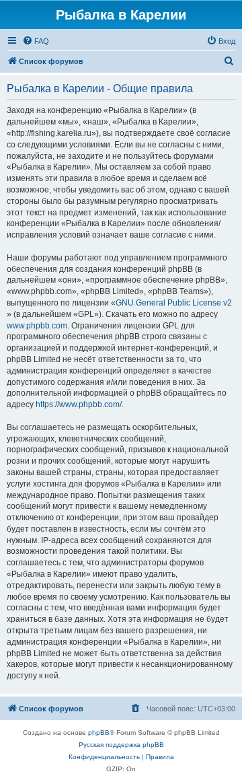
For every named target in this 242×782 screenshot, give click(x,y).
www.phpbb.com (37, 325)
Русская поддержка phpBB (121, 744)
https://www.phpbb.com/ (79, 404)
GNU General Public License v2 (174, 303)
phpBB (99, 732)
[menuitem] (35, 41)
